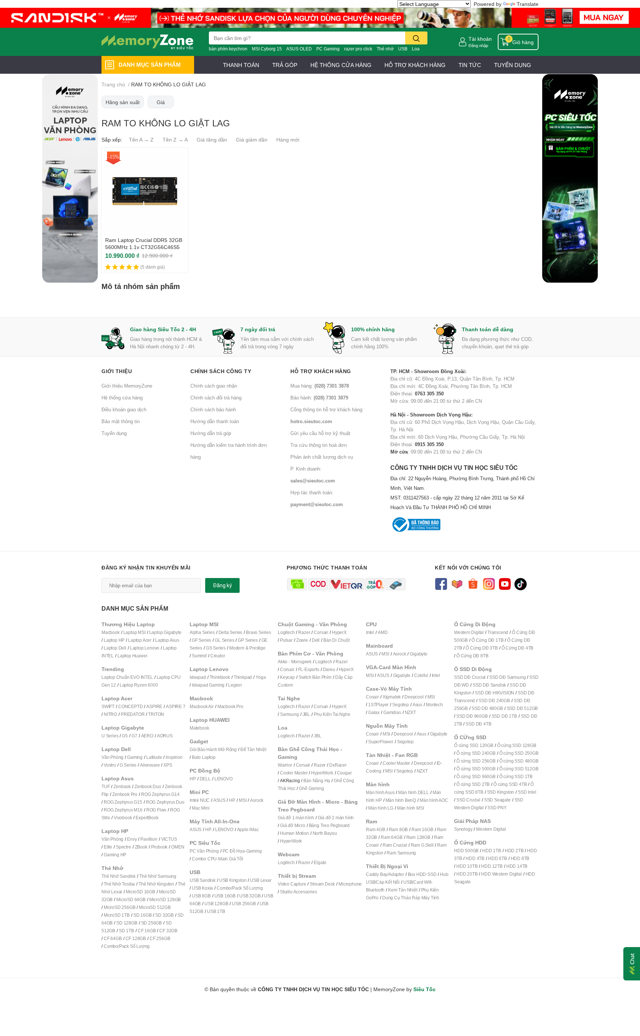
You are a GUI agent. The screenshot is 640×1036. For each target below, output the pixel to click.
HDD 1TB (491, 850)
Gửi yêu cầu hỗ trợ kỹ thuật (320, 433)
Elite (108, 847)
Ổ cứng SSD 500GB (476, 768)
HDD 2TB (514, 850)
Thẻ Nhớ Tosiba (119, 884)
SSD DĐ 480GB (487, 708)
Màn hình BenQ (401, 800)
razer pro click (358, 49)
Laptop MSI (134, 632)
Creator (217, 655)
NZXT (410, 712)
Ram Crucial (395, 845)
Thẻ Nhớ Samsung (157, 876)
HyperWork (322, 773)
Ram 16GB (422, 829)
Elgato (320, 862)
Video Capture (292, 884)
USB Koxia (202, 888)
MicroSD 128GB (165, 899)
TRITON (156, 714)
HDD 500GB (466, 850)
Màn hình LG (380, 808)
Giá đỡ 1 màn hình (296, 817)
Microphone (350, 884)
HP (193, 778)
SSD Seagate (497, 800)
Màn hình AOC (434, 800)
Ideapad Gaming (208, 685)
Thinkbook (220, 677)
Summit (199, 655)
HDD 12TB (491, 866)
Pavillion (148, 839)
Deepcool (413, 697)
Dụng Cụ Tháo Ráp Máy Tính (410, 897)
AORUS (165, 735)
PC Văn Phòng (204, 851)
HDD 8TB (520, 858)
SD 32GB (164, 915)
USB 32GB (249, 896)
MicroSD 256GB (119, 907)
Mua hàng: (319, 386)
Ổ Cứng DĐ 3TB (481, 648)
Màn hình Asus (380, 792)
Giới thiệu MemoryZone (126, 386)
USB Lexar (260, 880)
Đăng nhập (478, 45)
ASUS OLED (299, 49)
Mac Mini (200, 808)
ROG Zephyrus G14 (160, 794)
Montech (434, 704)
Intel (370, 632)
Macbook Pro (230, 706)
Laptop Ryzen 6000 (139, 685)
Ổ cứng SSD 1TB (516, 776)
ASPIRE (154, 706)
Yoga (261, 677)
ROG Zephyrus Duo (165, 802)
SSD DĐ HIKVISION (494, 692)
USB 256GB (244, 903)
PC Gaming (328, 49)
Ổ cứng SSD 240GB (476, 753)
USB (402, 49)
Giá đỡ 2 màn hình (336, 817)
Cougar (344, 773)
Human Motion (294, 833)
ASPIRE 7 (175, 706)
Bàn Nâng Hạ (316, 780)
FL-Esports (308, 669)
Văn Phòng (112, 757)
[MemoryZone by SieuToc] (147, 41)
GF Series (201, 640)
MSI (242, 800)
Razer (304, 632)
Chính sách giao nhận (213, 386)
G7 (134, 735)
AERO (147, 735)
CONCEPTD (130, 706)
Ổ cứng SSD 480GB (519, 761)
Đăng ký (222, 585)
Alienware (150, 765)
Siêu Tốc (424, 989)
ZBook (141, 847)
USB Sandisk (203, 880)
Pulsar (286, 640)
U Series (109, 735)
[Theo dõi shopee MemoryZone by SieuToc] (473, 583)
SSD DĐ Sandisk (489, 685)
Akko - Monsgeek (294, 661)
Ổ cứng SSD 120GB (473, 745)
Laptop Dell (115, 648)
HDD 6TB (497, 858)
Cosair (372, 697)
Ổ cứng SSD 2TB (473, 784)
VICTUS (169, 839)
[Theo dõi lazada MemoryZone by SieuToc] (457, 583)
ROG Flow (156, 810)
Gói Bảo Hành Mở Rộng (213, 749)
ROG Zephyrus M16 (123, 810)
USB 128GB (216, 903)
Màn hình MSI (410, 808)
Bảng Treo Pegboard (329, 825)
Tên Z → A (175, 139)
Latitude (154, 757)
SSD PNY (497, 807)
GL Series (224, 640)
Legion (235, 685)
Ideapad (198, 677)
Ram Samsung (401, 853)
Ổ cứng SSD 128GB (516, 745)
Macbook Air (202, 706)
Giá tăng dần (212, 139)
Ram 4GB (375, 829)
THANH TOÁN (241, 65)
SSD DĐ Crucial (470, 677)
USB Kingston (233, 880)
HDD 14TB (516, 866)
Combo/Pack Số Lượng (127, 946)
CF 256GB (160, 938)
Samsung (289, 714)
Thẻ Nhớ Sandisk (118, 876)
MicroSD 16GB (140, 891)
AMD (382, 632)
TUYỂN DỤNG (512, 65)
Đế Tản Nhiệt (253, 749)
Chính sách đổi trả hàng (215, 398)
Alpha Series (202, 632)
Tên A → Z (141, 139)
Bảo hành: (319, 398)
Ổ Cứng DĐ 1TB (487, 640)
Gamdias (392, 712)
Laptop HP (114, 640)
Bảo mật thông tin (120, 421)
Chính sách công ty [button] (220, 371)
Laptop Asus (167, 640)
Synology (463, 829)
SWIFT (107, 706)
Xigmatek (392, 697)
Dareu (329, 669)
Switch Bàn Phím (315, 677)
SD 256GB (151, 923)
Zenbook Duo (147, 786)
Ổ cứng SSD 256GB (476, 761)
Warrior (285, 765)
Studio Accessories (298, 891)
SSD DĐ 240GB (494, 700)
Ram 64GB (391, 837)
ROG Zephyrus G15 (123, 802)
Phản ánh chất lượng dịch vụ (321, 457)
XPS (167, 765)
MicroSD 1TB (117, 915)
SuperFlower (380, 741)
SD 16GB (142, 915)
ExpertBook (147, 817)
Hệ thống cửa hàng (122, 398)
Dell (316, 640)
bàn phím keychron (228, 49)
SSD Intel (527, 792)
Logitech (286, 632)
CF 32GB (168, 930)
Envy (132, 839)
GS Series (216, 648)
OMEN (177, 847)
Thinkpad (243, 677)
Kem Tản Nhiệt (402, 890)
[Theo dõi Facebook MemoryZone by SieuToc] (441, 583)
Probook (159, 847)
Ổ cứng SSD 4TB (510, 784)
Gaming (135, 757)
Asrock (256, 800)
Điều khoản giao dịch (123, 409)
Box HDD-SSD (422, 874)
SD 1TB (126, 930)
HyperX (339, 632)
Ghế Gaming (311, 788)
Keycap (287, 677)
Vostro (110, 765)
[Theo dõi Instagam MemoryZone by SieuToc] (489, 583)
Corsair (321, 632)
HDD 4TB (475, 858)
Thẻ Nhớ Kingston (156, 884)
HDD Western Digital (501, 874)
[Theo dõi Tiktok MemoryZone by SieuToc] (520, 583)
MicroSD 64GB (131, 899)
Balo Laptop (204, 757)
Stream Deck (322, 884)
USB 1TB (216, 911)
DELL (205, 778)
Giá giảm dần (251, 139)
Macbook (110, 632)
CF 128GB (136, 938)
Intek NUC (200, 800)
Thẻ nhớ (385, 49)
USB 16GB (225, 896)
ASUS (219, 800)
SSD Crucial (468, 800)
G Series (128, 765)
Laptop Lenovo (144, 648)
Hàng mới (287, 139)
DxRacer (338, 765)
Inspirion (174, 757)
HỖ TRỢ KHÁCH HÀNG (415, 65)
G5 (125, 735)
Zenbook (122, 786)
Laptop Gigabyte (165, 632)
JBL (306, 714)
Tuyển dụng (114, 433)
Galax (374, 712)
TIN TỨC (470, 65)
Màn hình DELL (413, 792)
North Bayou (325, 833)
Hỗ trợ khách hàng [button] (320, 371)
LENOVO (223, 778)
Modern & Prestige (247, 648)
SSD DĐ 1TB (504, 716)
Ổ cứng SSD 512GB (519, 768)
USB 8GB (201, 896)
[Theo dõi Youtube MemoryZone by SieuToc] (505, 583)
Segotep (400, 704)
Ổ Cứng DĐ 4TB (517, 648)
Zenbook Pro (124, 794)
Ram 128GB (418, 837)
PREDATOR (132, 714)
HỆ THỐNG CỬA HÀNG (340, 65)
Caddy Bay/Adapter (385, 874)
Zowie (302, 640)
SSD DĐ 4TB (478, 724)
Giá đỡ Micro (292, 825)
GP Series (247, 640)
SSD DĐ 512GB (522, 708)
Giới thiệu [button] (116, 371)
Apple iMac (248, 829)
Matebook (199, 728)
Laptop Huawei (132, 655)
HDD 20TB (466, 874)
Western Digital (469, 632)
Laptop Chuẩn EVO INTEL (127, 677)
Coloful (421, 675)
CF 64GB (113, 938)
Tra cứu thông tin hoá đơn (318, 445)
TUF (105, 786)
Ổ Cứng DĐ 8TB (472, 655)
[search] (416, 37)
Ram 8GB (398, 829)
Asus (417, 704)
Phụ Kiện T (324, 714)
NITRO (110, 714)
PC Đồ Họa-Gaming (242, 851)
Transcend (497, 632)
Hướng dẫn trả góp (210, 433)
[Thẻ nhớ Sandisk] (320, 17)
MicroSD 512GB (154, 907)
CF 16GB (147, 930)
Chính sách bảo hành (213, 409)
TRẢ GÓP (284, 65)
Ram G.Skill (422, 845)
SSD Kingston (500, 792)
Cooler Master (293, 773)
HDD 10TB (466, 866)
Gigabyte (418, 654)
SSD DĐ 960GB (472, 716)
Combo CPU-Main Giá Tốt (217, 858)
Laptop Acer (139, 640)
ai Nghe (342, 714)
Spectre (123, 847)
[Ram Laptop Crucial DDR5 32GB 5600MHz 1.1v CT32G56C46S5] (144, 191)
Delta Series (231, 632)
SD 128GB (126, 923)
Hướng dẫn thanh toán (214, 421)
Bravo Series (258, 632)
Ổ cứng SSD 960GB (476, 776)
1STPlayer (378, 704)
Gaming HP (115, 854)
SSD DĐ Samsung (507, 677)
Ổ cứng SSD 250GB (519, 753)
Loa (416, 49)
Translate (528, 4)
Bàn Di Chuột (336, 640)
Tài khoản (480, 39)
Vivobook (123, 817)
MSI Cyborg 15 (267, 49)
